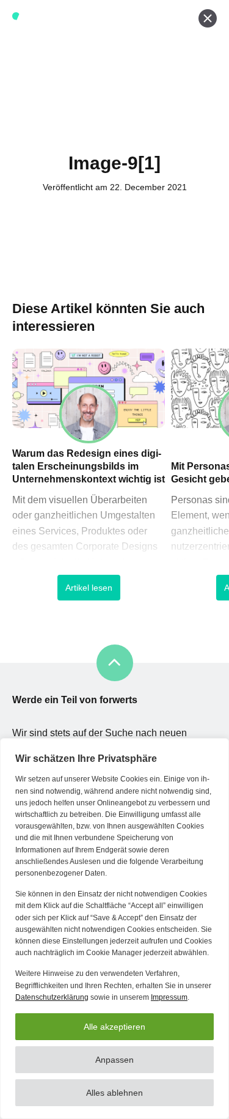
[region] (114, 928)
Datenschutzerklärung (52, 997)
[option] (88, 483)
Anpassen (114, 1060)
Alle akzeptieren (114, 1027)
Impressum (169, 997)
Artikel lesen (88, 588)
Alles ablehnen (114, 1093)
